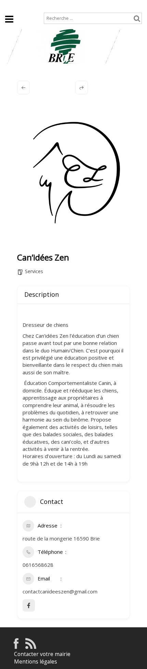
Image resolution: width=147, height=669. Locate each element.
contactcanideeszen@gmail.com (60, 591)
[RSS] (30, 647)
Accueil (12, 5)
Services (34, 271)
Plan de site (44, 5)
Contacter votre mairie (42, 654)
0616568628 (38, 564)
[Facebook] (16, 647)
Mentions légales (35, 661)
